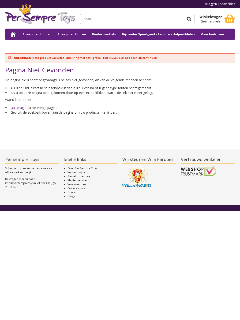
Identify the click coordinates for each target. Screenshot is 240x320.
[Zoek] (189, 19)
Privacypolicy (76, 188)
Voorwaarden (77, 184)
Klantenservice (77, 180)
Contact (73, 192)
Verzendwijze (76, 172)
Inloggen (211, 4)
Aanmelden (227, 4)
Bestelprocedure (79, 176)
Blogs (71, 196)
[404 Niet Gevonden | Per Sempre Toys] (40, 16)
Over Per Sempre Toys (82, 168)
